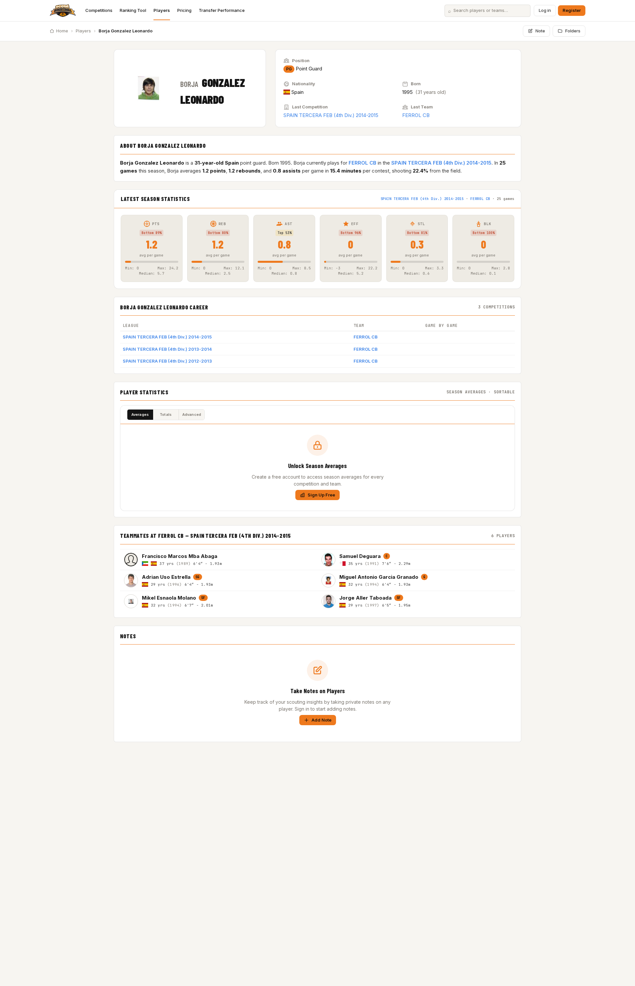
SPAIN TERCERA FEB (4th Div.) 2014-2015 (330, 115)
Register (572, 10)
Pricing (184, 10)
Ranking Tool (133, 10)
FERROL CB (416, 115)
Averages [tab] (140, 414)
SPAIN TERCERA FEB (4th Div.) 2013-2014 (167, 349)
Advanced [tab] (191, 414)
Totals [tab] (166, 414)
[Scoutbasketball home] (63, 10)
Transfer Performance (222, 10)
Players (161, 10)
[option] (219, 559)
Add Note (321, 720)
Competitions (98, 10)
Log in (545, 10)
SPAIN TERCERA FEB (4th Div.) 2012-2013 (167, 361)
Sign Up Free (321, 494)
